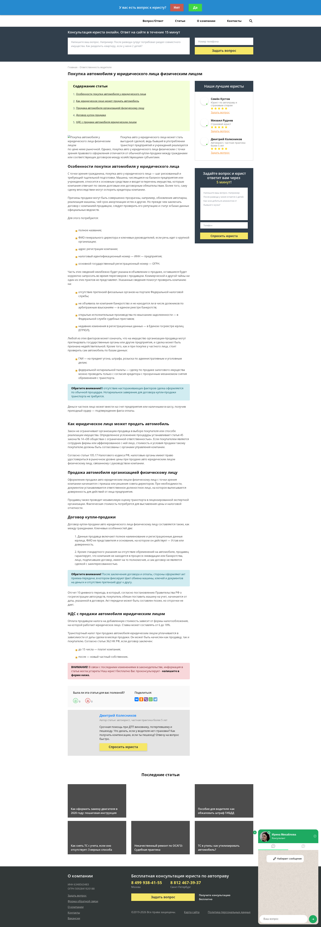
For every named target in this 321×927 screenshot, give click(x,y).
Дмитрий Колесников (117, 715)
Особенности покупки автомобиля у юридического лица (111, 94)
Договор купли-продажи (91, 115)
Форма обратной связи (83, 901)
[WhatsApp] (151, 699)
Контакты (234, 21)
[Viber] (146, 699)
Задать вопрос (224, 50)
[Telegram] (155, 699)
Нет (177, 7)
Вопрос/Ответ (153, 21)
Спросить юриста (123, 747)
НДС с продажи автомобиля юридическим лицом (106, 122)
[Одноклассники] (141, 699)
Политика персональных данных (229, 912)
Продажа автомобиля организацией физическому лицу (110, 108)
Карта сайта (191, 912)
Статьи (180, 21)
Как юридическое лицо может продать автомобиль (107, 101)
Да (195, 7)
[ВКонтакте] (137, 699)
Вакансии (74, 918)
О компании (206, 21)
